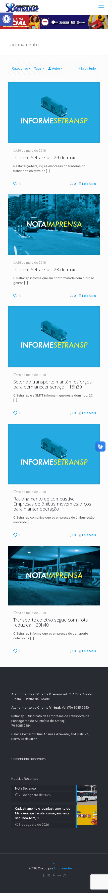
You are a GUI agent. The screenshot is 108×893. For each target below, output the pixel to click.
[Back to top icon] (54, 863)
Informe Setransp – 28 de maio (45, 269)
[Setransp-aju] (21, 7)
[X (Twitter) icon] (49, 875)
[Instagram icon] (65, 875)
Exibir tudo (88, 68)
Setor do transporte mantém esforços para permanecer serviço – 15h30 (52, 384)
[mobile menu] (101, 7)
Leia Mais (89, 184)
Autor (56, 68)
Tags (37, 68)
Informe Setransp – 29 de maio (45, 157)
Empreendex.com (66, 868)
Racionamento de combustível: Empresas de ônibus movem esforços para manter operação (52, 504)
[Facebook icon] (43, 875)
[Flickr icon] (59, 875)
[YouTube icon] (54, 875)
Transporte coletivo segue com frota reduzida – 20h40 (50, 622)
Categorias (20, 68)
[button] (6, 19)
